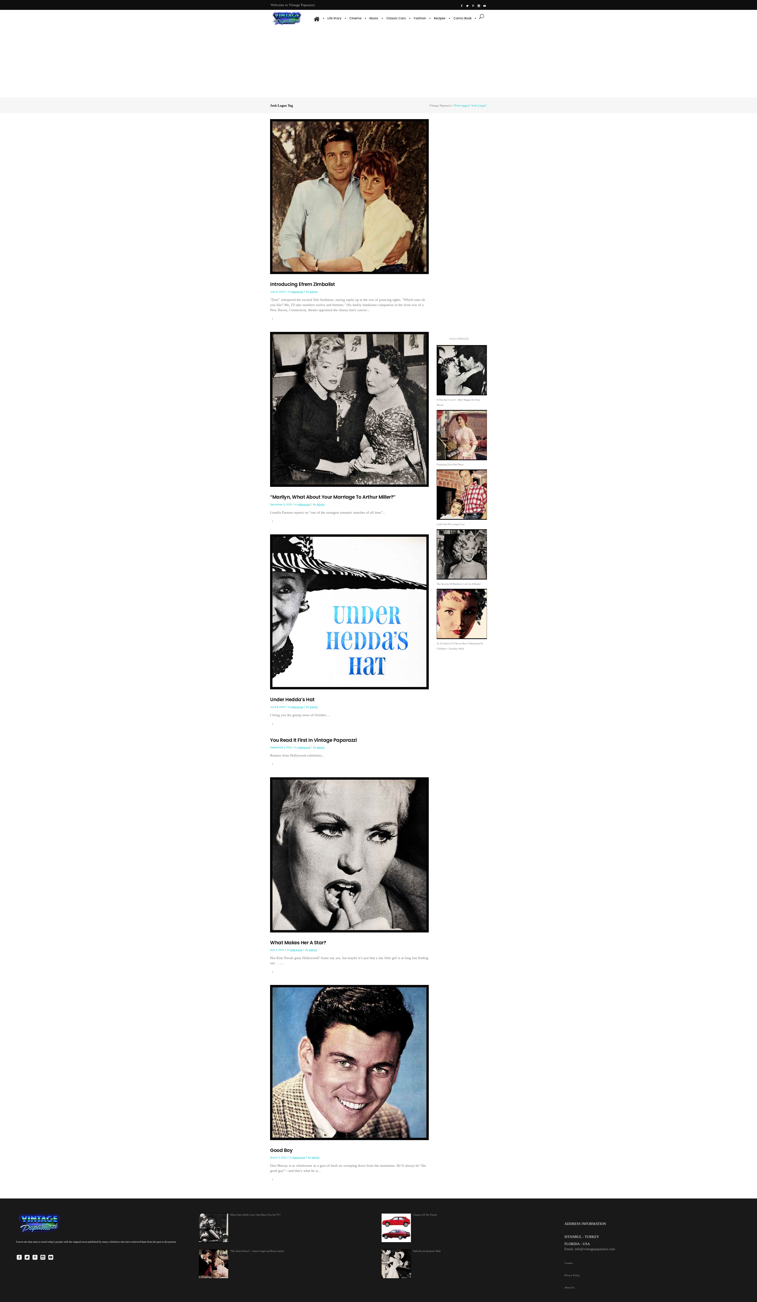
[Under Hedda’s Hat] (349, 611)
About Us (569, 1287)
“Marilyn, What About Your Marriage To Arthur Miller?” (332, 497)
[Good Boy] (349, 1062)
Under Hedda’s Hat (292, 699)
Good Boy (281, 1150)
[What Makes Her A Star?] (349, 854)
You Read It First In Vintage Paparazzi (313, 740)
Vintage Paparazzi (440, 105)
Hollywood (297, 291)
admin (314, 291)
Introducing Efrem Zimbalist (302, 284)
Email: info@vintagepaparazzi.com (589, 1249)
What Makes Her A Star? (298, 942)
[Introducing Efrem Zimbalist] (349, 196)
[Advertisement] (378, 61)
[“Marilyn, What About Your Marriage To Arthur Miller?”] (349, 409)
